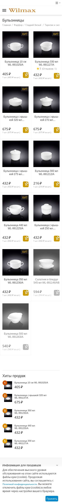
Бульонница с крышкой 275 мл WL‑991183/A (15, 173)
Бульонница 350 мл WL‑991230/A (15, 281)
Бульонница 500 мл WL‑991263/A (15, 335)
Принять (52, 498)
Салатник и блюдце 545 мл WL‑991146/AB (46, 281)
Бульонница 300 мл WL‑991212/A (46, 172)
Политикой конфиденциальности (20, 484)
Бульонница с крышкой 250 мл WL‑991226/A (46, 227)
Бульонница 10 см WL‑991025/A (15, 63)
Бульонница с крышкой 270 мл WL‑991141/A (46, 118)
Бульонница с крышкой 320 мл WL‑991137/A (15, 118)
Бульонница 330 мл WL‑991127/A (46, 63)
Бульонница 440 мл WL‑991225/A (15, 227)
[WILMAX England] (22, 10)
